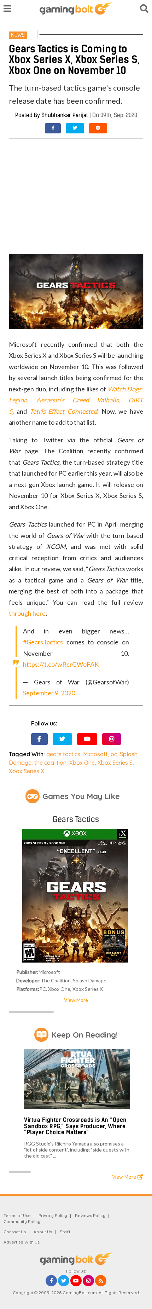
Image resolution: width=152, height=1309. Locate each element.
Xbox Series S (115, 762)
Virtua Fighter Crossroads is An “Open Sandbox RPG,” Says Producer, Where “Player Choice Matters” (75, 1126)
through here (27, 613)
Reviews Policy (90, 1215)
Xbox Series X (26, 771)
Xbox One (82, 762)
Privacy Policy (53, 1215)
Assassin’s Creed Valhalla (77, 400)
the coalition (50, 762)
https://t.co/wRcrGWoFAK (61, 664)
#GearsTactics (43, 642)
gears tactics (63, 754)
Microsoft (95, 754)
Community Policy (22, 1221)
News (18, 35)
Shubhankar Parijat (64, 115)
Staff (65, 1231)
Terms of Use (17, 1215)
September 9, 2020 (49, 693)
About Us (43, 1231)
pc (114, 754)
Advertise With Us (22, 1242)
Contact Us (15, 1231)
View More (76, 1000)
